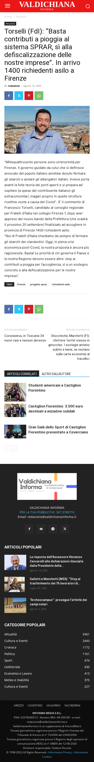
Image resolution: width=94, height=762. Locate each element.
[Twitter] (18, 95)
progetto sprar (38, 284)
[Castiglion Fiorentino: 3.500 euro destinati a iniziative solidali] (15, 410)
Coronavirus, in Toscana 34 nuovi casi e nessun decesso (25, 338)
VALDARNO (53, 705)
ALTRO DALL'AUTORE (56, 374)
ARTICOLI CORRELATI (22, 374)
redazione (14, 85)
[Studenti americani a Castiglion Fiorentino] (15, 392)
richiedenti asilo (61, 284)
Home (8, 17)
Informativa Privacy (60, 752)
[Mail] (41, 529)
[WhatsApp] (39, 95)
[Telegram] (53, 529)
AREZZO (19, 705)
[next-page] (14, 448)
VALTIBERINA (72, 705)
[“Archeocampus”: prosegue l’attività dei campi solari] (15, 605)
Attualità (21, 17)
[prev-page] (7, 448)
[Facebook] (8, 95)
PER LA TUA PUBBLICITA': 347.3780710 (47, 512)
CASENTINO (35, 705)
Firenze (21, 284)
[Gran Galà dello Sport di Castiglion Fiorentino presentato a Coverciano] (15, 431)
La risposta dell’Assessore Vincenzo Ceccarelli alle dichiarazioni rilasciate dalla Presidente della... (56, 561)
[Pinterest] (28, 95)
